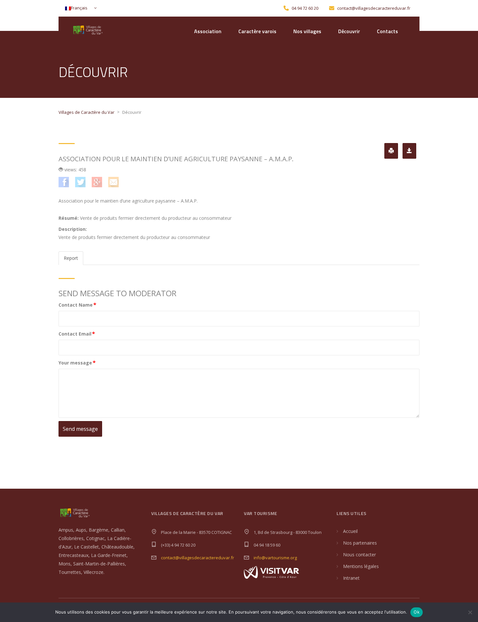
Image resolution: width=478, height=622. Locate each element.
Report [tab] (71, 258)
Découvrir (349, 31)
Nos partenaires (360, 543)
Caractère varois (257, 31)
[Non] (470, 612)
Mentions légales (361, 566)
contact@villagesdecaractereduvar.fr (197, 558)
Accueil (350, 531)
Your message (77, 362)
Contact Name (77, 304)
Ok (416, 612)
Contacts (387, 31)
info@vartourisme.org (275, 558)
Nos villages (307, 31)
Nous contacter (359, 554)
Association (207, 31)
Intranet (351, 578)
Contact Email (77, 333)
